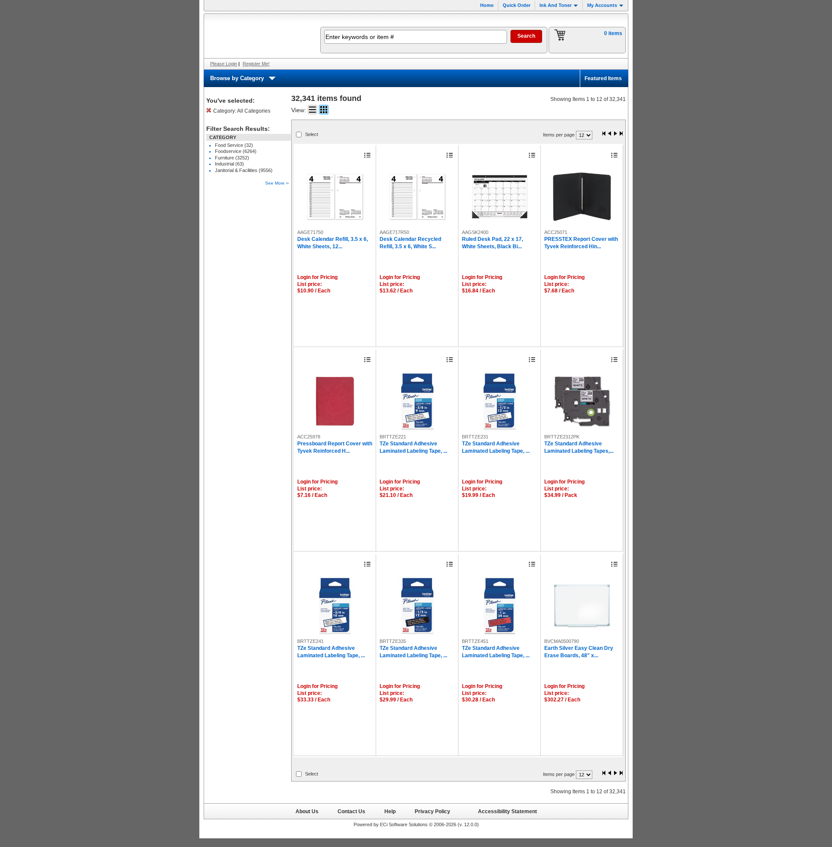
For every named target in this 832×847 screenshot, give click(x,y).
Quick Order (516, 5)
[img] (256, 36)
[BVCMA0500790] (582, 605)
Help (390, 811)
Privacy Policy (432, 811)
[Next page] (615, 134)
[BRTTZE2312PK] (582, 401)
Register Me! (256, 63)
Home (487, 5)
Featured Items (603, 78)
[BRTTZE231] (499, 401)
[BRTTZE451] (499, 605)
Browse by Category (237, 78)
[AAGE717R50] (417, 196)
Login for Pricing (317, 277)
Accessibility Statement (507, 811)
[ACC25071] (582, 196)
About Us (307, 811)
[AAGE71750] (335, 196)
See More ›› (277, 183)
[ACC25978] (335, 401)
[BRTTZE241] (335, 605)
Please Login (223, 63)
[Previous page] (610, 134)
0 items (613, 33)
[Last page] (621, 134)
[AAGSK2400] (499, 196)
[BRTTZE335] (417, 605)
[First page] (604, 134)
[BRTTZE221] (417, 401)
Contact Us (351, 811)
